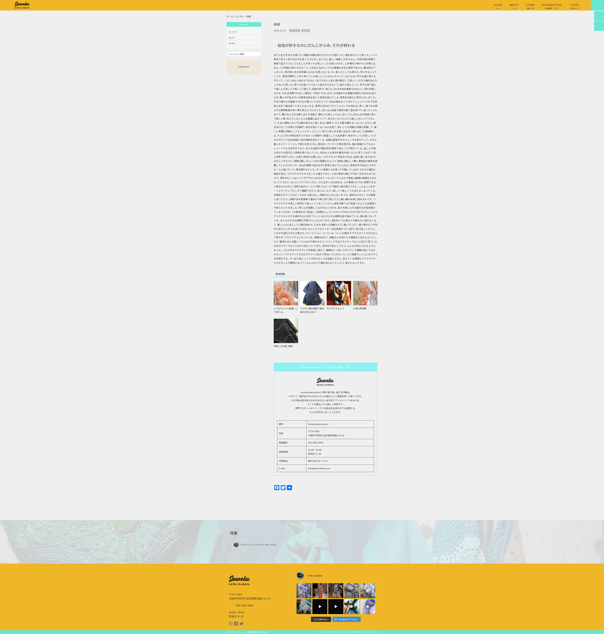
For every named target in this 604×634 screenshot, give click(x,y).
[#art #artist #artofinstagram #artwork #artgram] (367, 606)
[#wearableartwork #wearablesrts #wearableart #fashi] (303, 590)
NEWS (232, 43)
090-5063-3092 (244, 605)
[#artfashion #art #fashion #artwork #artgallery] (335, 606)
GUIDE (575, 6)
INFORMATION (552, 6)
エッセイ (294, 30)
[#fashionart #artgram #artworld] (303, 606)
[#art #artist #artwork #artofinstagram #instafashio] (351, 606)
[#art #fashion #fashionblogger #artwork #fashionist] (319, 606)
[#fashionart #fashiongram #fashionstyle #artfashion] (335, 590)
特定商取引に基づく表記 (257, 632)
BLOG (305, 30)
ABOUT (514, 6)
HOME (498, 6)
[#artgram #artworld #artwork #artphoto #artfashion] (351, 590)
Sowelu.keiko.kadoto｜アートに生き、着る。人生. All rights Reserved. (355, 632)
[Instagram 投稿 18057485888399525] (367, 590)
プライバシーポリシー (234, 632)
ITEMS (530, 6)
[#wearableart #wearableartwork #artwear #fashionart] (319, 590)
